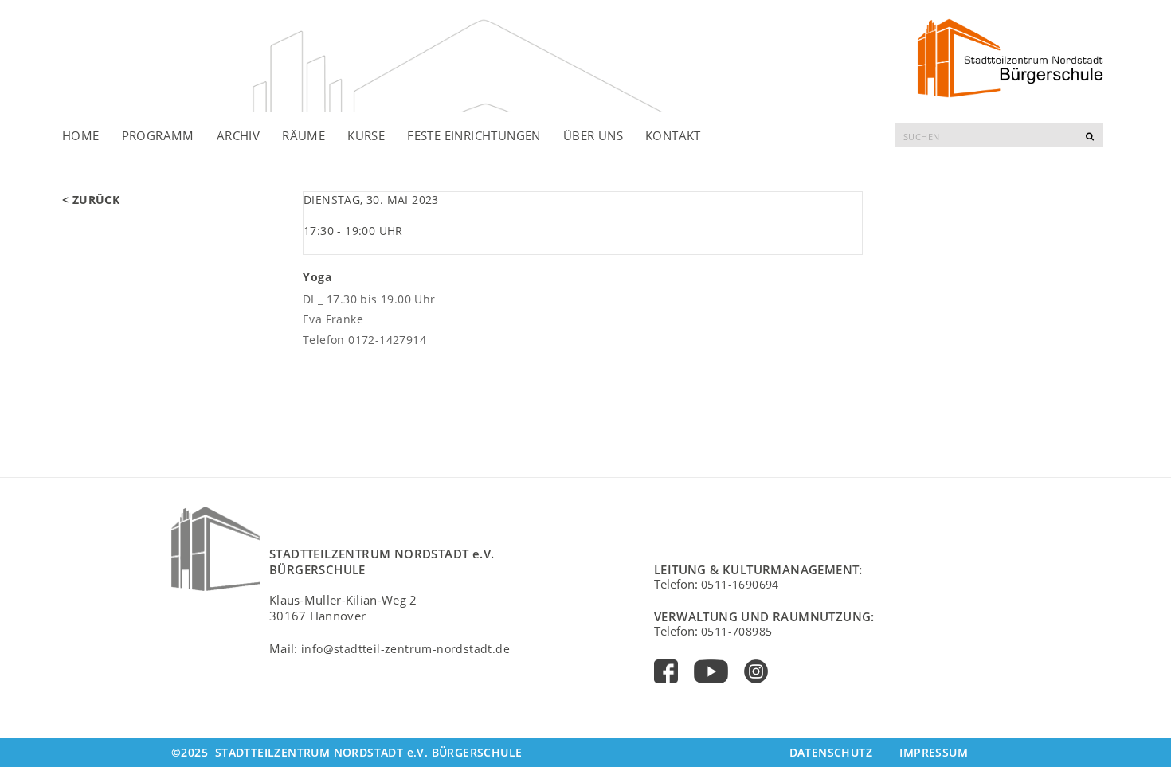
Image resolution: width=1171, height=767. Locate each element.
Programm (158, 135)
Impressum (933, 752)
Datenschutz (830, 752)
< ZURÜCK (90, 199)
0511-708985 (736, 631)
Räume (303, 135)
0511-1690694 (740, 584)
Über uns (593, 135)
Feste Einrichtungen (474, 135)
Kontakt (673, 135)
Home (81, 135)
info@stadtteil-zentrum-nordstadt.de (405, 648)
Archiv (238, 135)
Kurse (366, 135)
